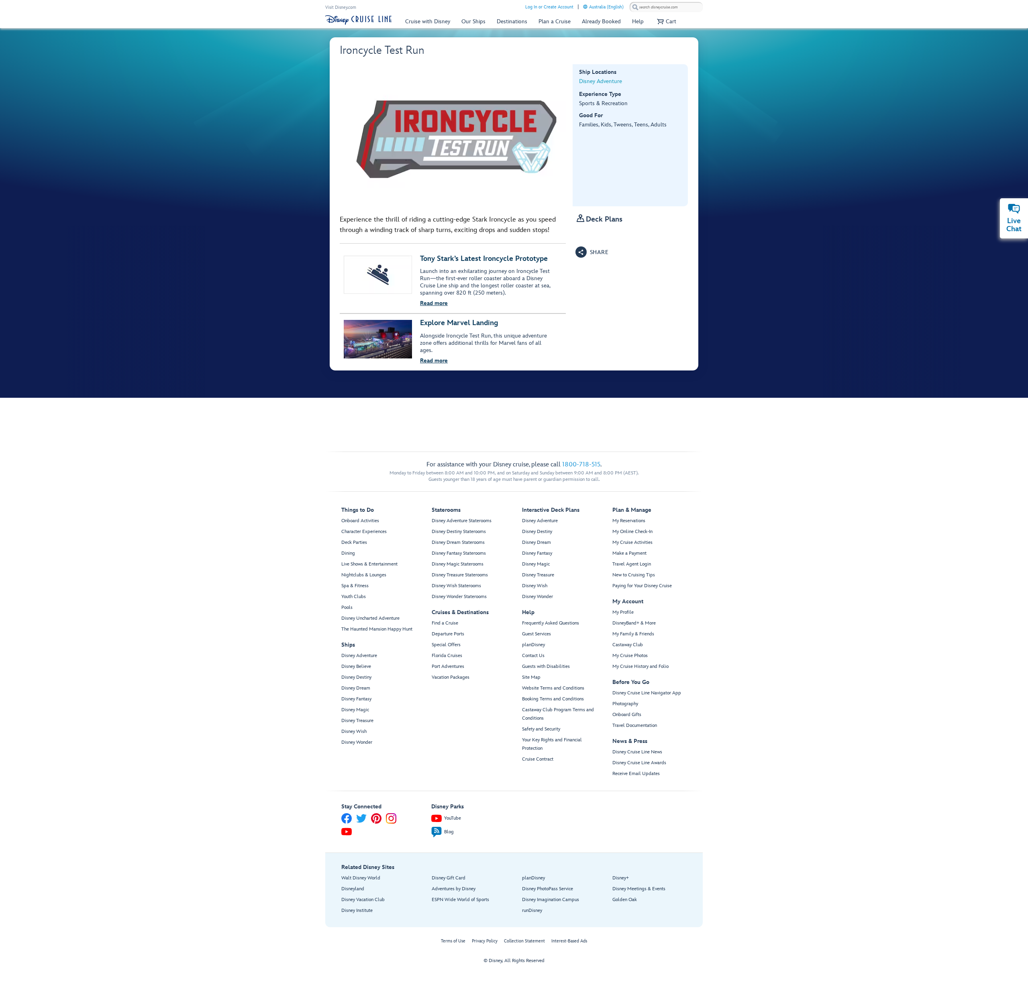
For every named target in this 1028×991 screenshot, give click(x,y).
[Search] (635, 7)
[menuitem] (585, 6)
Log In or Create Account (549, 7)
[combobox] (666, 7)
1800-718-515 (581, 464)
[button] (665, 21)
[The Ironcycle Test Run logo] (456, 135)
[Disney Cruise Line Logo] (358, 20)
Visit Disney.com (340, 7)
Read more (434, 303)
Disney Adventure (600, 81)
